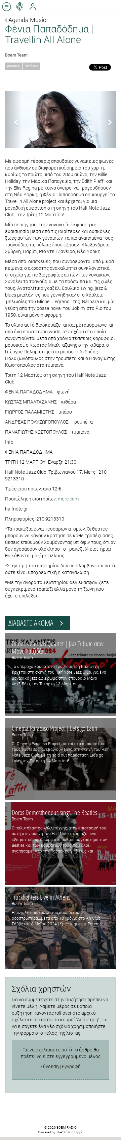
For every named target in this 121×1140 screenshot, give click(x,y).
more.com (68, 498)
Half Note (31, 66)
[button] (13, 119)
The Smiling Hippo (69, 1132)
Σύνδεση (49, 1066)
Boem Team (16, 55)
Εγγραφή (71, 1066)
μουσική (13, 66)
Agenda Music (26, 20)
